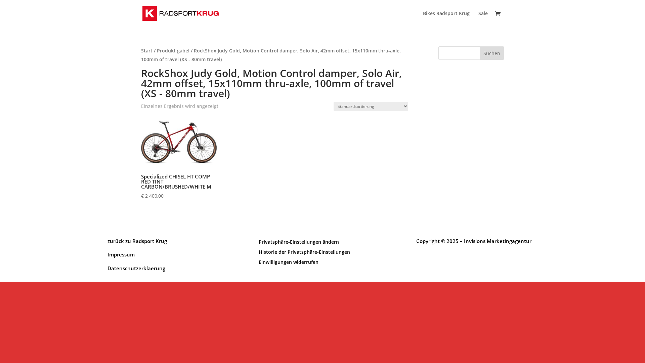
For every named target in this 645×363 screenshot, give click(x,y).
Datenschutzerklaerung (136, 268)
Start (147, 50)
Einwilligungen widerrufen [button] (288, 262)
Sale (483, 13)
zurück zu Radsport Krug (137, 241)
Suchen (491, 53)
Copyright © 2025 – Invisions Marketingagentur (473, 241)
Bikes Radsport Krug (446, 13)
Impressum (121, 254)
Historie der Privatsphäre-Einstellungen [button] (304, 251)
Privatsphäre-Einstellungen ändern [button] (299, 241)
